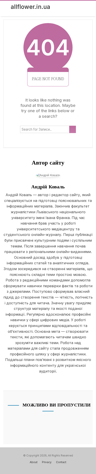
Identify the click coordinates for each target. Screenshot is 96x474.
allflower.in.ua (30, 6)
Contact (61, 462)
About (34, 462)
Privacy (47, 462)
